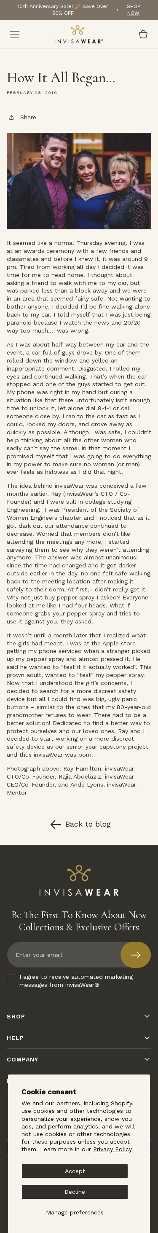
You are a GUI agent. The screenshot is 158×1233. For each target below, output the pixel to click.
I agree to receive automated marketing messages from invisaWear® (76, 980)
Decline (74, 1191)
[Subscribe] (136, 955)
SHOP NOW (133, 9)
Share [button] (28, 117)
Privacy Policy (112, 1149)
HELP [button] (15, 1037)
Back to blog (88, 823)
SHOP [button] (16, 1016)
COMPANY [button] (22, 1059)
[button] (15, 34)
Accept (75, 1171)
